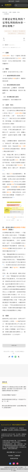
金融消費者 (19, 113)
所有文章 (4, 12)
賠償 (18, 187)
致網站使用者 (14, 458)
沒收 (16, 160)
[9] (4, 275)
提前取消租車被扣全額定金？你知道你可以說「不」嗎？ (14, 400)
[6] (13, 197)
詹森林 (10, 45)
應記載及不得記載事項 (19, 31)
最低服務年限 (12, 33)
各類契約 (6, 14)
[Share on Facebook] (12, 356)
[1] (13, 112)
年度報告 (10, 456)
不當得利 (15, 267)
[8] (3, 264)
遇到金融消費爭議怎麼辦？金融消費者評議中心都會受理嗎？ (14, 406)
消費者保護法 (21, 33)
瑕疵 (19, 146)
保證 (11, 182)
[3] (7, 118)
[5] (3, 170)
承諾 (12, 184)
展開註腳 (14, 345)
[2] (14, 115)
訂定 (15, 217)
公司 (11, 174)
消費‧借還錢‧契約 (14, 12)
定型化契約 (8, 31)
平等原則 (20, 165)
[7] (15, 250)
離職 (8, 187)
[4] (14, 151)
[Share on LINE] (15, 356)
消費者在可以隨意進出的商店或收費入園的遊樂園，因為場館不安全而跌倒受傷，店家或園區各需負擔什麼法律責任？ (14, 388)
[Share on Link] (9, 356)
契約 (19, 58)
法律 (16, 321)
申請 (14, 78)
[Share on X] (18, 356)
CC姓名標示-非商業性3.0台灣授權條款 (17, 430)
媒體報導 (17, 456)
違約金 (9, 192)
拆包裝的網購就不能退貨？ (9, 395)
